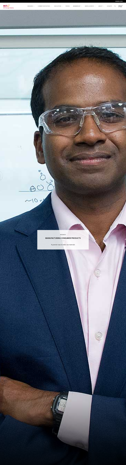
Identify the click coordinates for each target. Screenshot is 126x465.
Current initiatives (44, 6)
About (100, 6)
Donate (109, 6)
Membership (76, 6)
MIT (121, 6)
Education (57, 6)
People (68, 6)
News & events (89, 6)
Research (30, 6)
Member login (119, 1)
